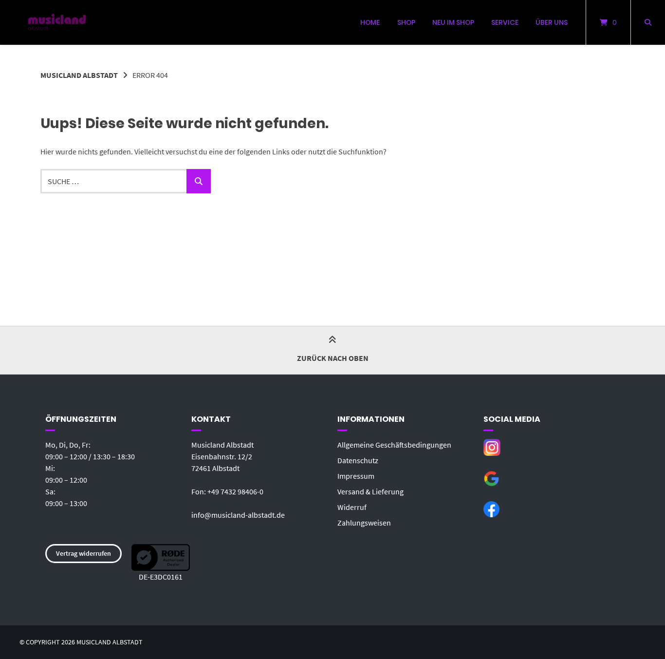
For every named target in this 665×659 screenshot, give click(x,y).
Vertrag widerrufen (83, 553)
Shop (406, 22)
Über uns (552, 22)
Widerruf (352, 507)
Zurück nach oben (333, 358)
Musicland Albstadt (79, 75)
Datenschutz (357, 460)
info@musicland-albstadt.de (238, 515)
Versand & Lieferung (370, 491)
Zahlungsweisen (364, 522)
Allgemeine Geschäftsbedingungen (394, 445)
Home (370, 22)
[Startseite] (57, 22)
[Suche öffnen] (648, 22)
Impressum (355, 476)
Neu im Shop (453, 22)
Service (504, 22)
